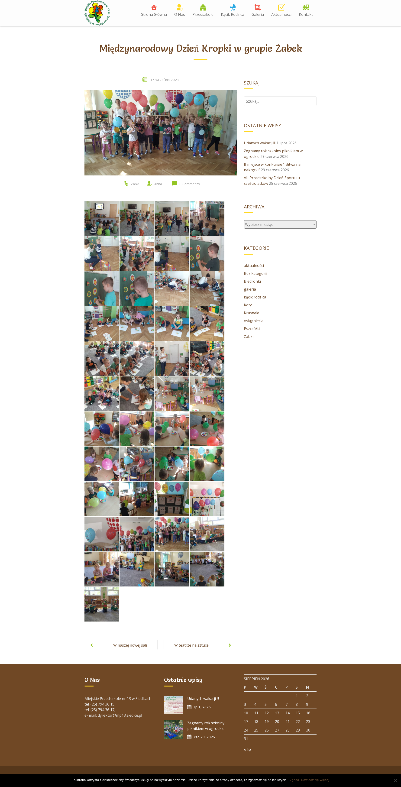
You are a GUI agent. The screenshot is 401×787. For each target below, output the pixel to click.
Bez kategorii (255, 273)
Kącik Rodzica (232, 14)
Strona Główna (154, 14)
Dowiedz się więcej (315, 780)
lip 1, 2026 (202, 707)
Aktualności (281, 14)
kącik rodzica (255, 297)
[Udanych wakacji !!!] (173, 705)
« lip (247, 749)
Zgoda (294, 780)
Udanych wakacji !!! (259, 143)
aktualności (254, 265)
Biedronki (252, 281)
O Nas (179, 14)
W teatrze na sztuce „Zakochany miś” (191, 649)
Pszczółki (252, 328)
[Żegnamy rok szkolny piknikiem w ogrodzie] (173, 729)
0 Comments (189, 183)
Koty (248, 305)
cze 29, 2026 (204, 737)
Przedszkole (202, 14)
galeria (250, 289)
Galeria (258, 14)
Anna (158, 183)
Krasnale (251, 312)
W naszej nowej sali (130, 645)
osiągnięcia (253, 320)
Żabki (135, 183)
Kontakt (306, 14)
